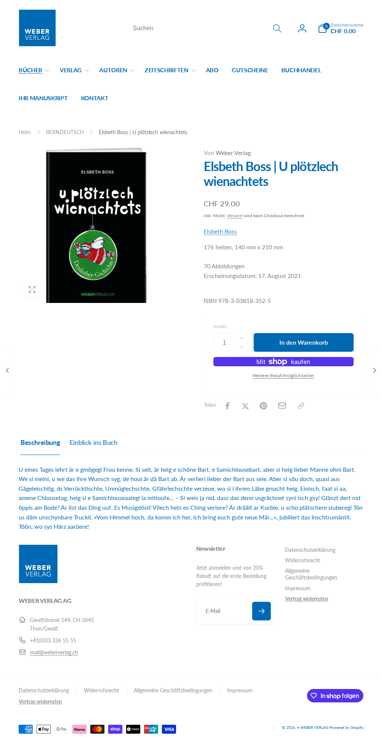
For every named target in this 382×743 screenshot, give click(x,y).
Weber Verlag (227, 152)
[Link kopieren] (301, 406)
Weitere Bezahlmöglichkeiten (283, 375)
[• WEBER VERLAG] (38, 581)
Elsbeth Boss (220, 231)
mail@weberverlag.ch (54, 652)
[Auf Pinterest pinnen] (263, 406)
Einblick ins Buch (93, 442)
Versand (234, 215)
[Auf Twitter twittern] (245, 406)
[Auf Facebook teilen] (227, 406)
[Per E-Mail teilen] (282, 405)
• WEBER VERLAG (312, 727)
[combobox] (206, 28)
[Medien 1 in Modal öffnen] (96, 225)
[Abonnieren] (261, 611)
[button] (340, 28)
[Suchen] (277, 28)
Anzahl (220, 326)
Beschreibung (40, 442)
